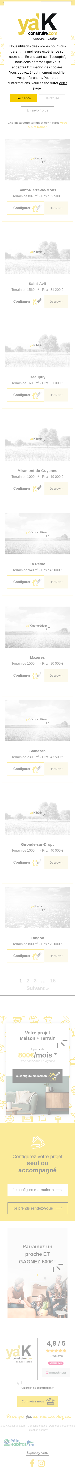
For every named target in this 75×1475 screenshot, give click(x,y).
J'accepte (23, 98)
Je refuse (52, 98)
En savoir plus (37, 110)
